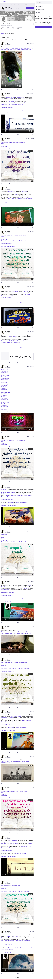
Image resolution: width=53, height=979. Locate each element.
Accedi (43, 29)
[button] (11, 69)
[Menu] (32, 24)
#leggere (3, 39)
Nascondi (19, 52)
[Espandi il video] (17, 86)
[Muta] (5, 86)
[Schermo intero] (20, 86)
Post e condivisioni (5, 37)
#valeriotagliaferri (24, 39)
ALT (32, 180)
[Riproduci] (3, 86)
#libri (7, 39)
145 (7, 28)
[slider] (11, 84)
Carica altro (17, 977)
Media (6, 33)
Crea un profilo (44, 27)
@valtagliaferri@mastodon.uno (6, 25)
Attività (2, 33)
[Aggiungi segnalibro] (25, 89)
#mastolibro (12, 39)
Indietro (4, 1)
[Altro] (33, 89)
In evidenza (11, 33)
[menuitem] (11, 69)
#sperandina (17, 39)
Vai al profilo (29, 8)
